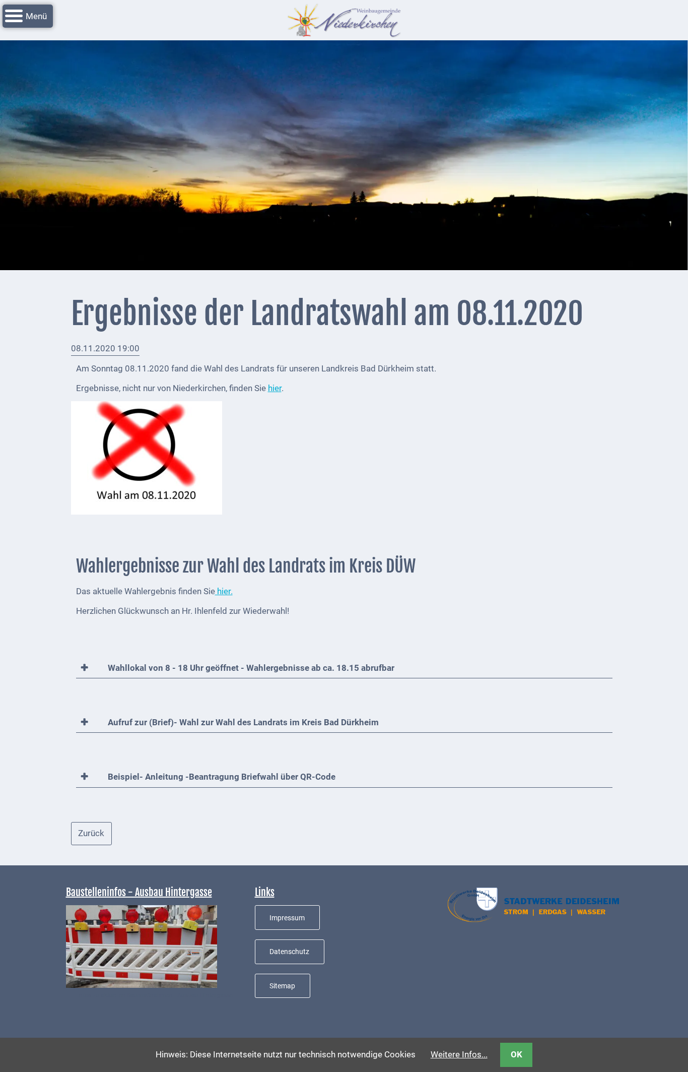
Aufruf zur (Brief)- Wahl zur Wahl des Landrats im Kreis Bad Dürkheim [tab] (242, 722)
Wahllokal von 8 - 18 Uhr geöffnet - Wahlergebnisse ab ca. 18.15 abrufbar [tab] (250, 668)
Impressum (287, 918)
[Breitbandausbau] (141, 946)
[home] (344, 19)
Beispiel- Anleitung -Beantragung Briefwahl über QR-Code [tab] (220, 777)
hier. (224, 591)
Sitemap (282, 986)
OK (516, 1054)
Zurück (91, 833)
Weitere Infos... (459, 1054)
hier (275, 388)
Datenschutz (289, 952)
